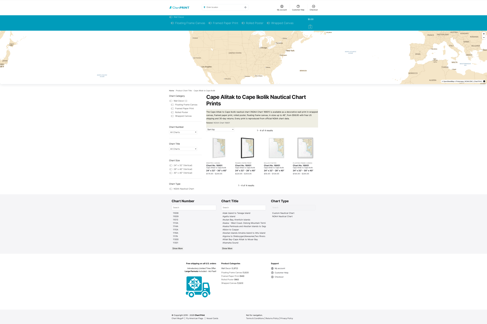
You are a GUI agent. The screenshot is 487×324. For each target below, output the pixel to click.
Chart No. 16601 (216, 168)
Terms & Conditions (255, 318)
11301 (175, 242)
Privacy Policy (286, 318)
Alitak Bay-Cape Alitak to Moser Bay (240, 239)
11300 (176, 239)
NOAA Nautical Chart (282, 216)
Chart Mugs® (177, 318)
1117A (175, 236)
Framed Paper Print (243, 163)
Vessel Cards (212, 318)
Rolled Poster (270, 163)
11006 (176, 213)
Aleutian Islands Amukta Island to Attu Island (244, 233)
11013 (175, 219)
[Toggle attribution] (484, 81)
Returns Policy (272, 318)
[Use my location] (245, 7)
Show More (177, 248)
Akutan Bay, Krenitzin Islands (236, 219)
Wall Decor (226, 268)
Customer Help (298, 10)
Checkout (314, 10)
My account (282, 10)
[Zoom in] (484, 34)
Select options (218, 179)
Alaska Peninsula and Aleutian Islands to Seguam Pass (249, 226)
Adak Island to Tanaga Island (236, 213)
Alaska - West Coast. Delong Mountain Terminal (246, 223)
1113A (175, 223)
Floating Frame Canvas (302, 163)
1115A (175, 229)
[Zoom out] (484, 37)
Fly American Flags (194, 318)
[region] (243, 57)
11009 (176, 216)
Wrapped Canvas (213, 163)
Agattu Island (229, 216)
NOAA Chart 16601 (222, 123)
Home (171, 90)
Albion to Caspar (231, 229)
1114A (175, 226)
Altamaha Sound (230, 242)
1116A (175, 233)
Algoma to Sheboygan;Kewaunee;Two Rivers (244, 236)
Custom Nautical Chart (283, 213)
